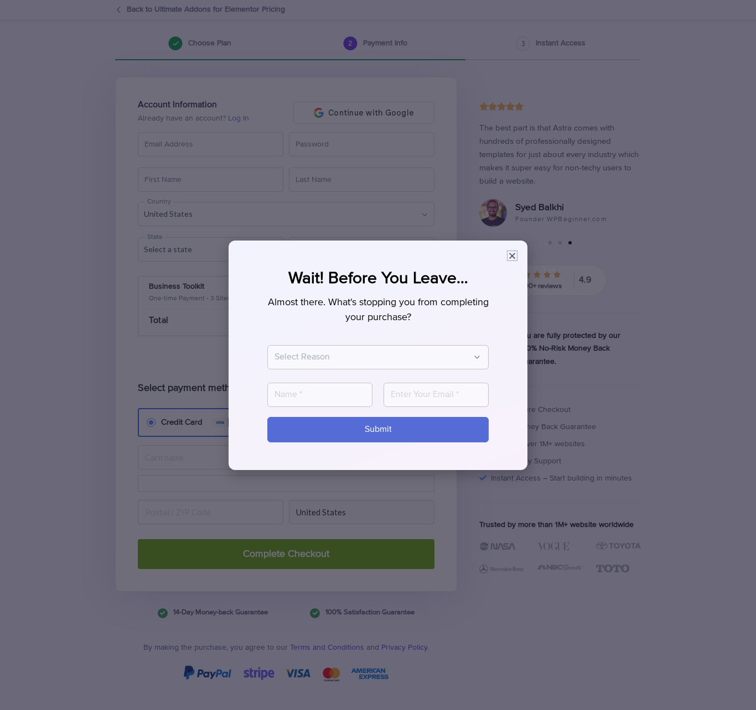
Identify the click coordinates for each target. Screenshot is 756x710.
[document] (378, 355)
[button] (512, 256)
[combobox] (372, 357)
